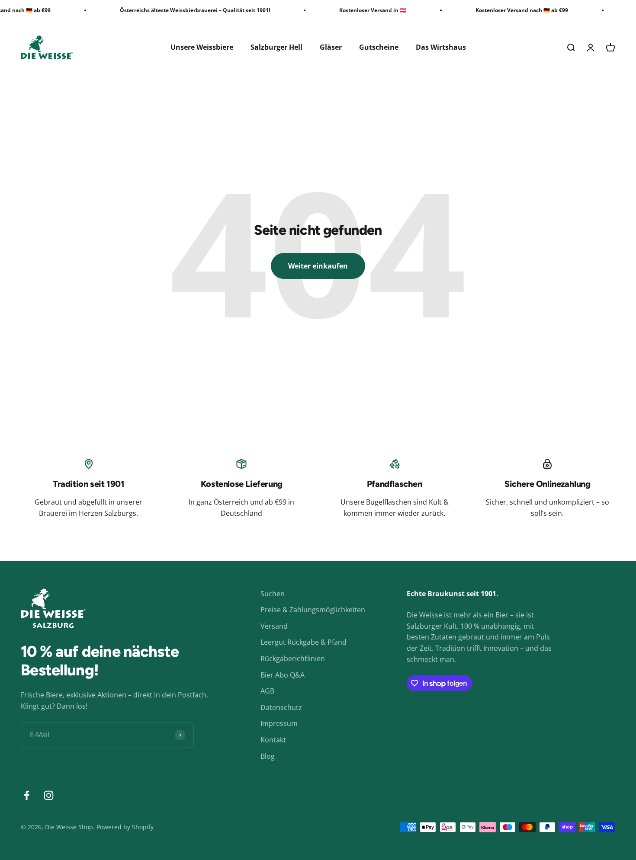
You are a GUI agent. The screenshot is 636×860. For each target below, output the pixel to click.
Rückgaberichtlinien (292, 658)
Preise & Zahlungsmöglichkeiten (312, 609)
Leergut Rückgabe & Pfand (303, 642)
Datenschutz (281, 707)
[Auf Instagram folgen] (49, 795)
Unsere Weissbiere (201, 47)
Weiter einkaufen (318, 266)
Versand (274, 626)
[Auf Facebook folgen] (26, 795)
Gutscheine (378, 47)
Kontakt (273, 740)
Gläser (331, 47)
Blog (267, 756)
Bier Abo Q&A (282, 675)
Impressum (279, 723)
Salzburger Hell (276, 47)
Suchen (272, 593)
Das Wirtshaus (441, 47)
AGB (267, 691)
